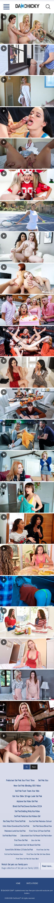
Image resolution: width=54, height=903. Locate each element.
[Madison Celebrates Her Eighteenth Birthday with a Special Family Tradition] (27, 310)
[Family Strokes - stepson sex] (27, 216)
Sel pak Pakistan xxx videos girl (27, 816)
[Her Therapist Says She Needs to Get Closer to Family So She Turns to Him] (27, 716)
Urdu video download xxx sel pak (16, 826)
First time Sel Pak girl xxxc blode (38, 854)
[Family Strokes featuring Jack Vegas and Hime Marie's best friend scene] (27, 747)
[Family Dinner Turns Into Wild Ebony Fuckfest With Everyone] (27, 560)
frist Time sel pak (21, 840)
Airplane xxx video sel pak (27, 801)
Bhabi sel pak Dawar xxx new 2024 (27, 806)
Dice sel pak (35, 840)
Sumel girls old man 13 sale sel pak (19, 849)
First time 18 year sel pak (39, 831)
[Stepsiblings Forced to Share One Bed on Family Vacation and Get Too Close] (27, 497)
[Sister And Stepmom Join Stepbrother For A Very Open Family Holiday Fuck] (27, 528)
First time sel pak (42, 849)
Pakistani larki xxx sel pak (15, 831)
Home (18, 883)
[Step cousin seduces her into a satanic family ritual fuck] (27, 341)
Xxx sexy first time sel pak (14, 821)
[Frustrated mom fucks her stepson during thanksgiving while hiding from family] (27, 403)
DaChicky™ (27, 6)
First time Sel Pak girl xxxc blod (27, 859)
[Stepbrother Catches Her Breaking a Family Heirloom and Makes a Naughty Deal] (27, 591)
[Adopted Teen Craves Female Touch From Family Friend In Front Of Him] (27, 685)
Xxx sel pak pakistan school (40, 821)
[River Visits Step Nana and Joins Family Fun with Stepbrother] (27, 466)
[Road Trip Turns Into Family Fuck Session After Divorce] (27, 91)
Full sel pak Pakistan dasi (13, 854)
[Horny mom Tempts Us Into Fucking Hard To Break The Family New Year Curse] (27, 372)
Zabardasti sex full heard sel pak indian (36, 835)
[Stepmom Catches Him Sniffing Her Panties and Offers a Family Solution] (27, 653)
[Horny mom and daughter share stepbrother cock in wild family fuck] (27, 153)
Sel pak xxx (43, 780)
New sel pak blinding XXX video (27, 785)
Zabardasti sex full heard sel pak (27, 845)
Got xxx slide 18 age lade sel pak (27, 796)
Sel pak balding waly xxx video (27, 811)
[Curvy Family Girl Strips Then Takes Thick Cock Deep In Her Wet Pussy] (27, 60)
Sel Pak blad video (10, 835)
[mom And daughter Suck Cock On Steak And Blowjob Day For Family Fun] (27, 435)
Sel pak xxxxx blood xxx (42, 826)
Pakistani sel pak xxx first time (20, 780)
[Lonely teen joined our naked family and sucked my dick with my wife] (27, 278)
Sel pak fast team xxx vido (27, 790)
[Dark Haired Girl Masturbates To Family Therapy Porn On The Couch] (27, 122)
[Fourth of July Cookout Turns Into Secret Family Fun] (27, 622)
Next (34, 767)
